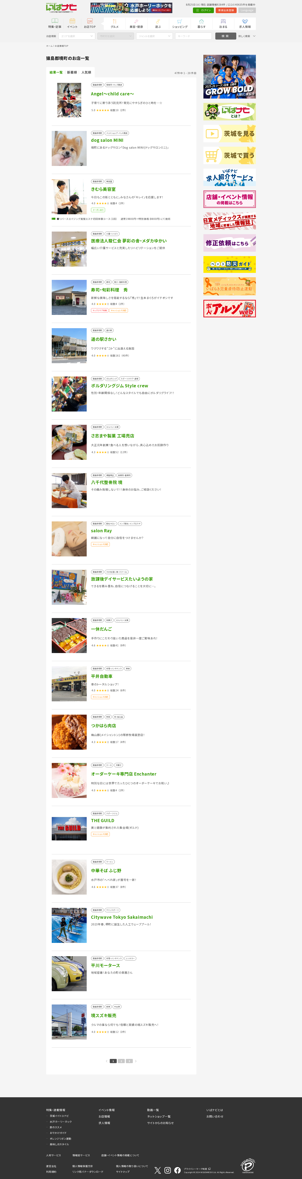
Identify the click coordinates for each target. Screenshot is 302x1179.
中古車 (117, 1007)
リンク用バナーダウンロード (87, 1171)
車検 (128, 668)
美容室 (109, 181)
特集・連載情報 (55, 1110)
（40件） (125, 355)
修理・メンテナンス (114, 668)
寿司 (108, 282)
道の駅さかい (104, 339)
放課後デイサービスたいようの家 (122, 579)
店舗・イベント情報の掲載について (120, 1155)
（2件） (123, 110)
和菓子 (109, 620)
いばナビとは (214, 1110)
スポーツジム (111, 813)
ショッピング (180, 27)
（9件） (123, 645)
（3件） (123, 1032)
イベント (72, 27)
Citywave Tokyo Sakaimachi (122, 917)
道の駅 (109, 330)
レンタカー (130, 958)
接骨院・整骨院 (124, 475)
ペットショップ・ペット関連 (116, 133)
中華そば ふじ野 (106, 870)
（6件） (123, 690)
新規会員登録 (226, 10)
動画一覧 (153, 1110)
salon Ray (101, 530)
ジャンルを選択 (147, 36)
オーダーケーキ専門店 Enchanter (124, 774)
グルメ (114, 27)
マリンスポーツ (112, 910)
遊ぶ (158, 27)
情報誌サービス (81, 1155)
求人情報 (245, 27)
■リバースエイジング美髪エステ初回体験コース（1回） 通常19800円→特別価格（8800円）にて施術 (114, 219)
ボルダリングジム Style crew (119, 385)
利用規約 (51, 1171)
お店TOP (90, 27)
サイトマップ (123, 1171)
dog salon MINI (107, 140)
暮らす (201, 27)
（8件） (123, 887)
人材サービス (53, 1155)
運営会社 (51, 1166)
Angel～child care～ (112, 93)
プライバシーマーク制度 (195, 1168)
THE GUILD (102, 820)
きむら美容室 (103, 189)
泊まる (223, 27)
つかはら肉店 (103, 725)
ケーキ (109, 765)
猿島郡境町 (97, 85)
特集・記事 (55, 27)
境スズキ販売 (103, 1015)
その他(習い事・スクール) (116, 572)
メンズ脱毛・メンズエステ (130, 524)
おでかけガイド (58, 1133)
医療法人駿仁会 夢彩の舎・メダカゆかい (129, 241)
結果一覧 (56, 72)
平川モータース (105, 965)
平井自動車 (102, 676)
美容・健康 (136, 27)
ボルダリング (111, 379)
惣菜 (108, 717)
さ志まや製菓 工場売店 (112, 435)
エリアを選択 (68, 36)
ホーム (49, 45)
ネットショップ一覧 (159, 1116)
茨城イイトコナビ (59, 1116)
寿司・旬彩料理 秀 (109, 290)
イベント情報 (107, 1110)
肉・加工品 (118, 717)
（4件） (123, 742)
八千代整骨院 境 (106, 482)
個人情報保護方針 (82, 1166)
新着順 (72, 72)
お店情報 (104, 1116)
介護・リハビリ (112, 234)
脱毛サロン (111, 524)
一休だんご (101, 629)
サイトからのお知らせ (160, 1123)
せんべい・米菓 (112, 427)
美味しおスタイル (59, 1144)
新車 (108, 1007)
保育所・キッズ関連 (114, 85)
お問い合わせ (215, 1116)
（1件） (121, 203)
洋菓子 (118, 765)
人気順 (86, 72)
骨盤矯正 (110, 475)
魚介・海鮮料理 (120, 282)
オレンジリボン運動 (60, 1138)
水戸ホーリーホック (61, 1121)
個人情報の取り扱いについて (132, 1166)
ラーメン (109, 862)
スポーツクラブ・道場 (129, 379)
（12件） (124, 452)
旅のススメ (56, 1127)
